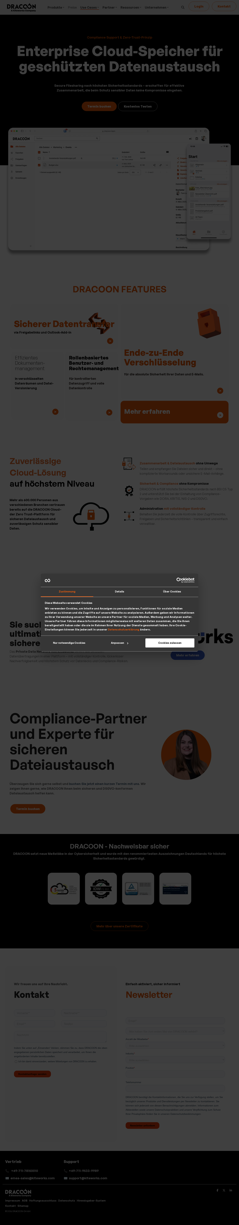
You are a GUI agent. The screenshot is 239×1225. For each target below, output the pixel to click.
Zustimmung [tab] (67, 591)
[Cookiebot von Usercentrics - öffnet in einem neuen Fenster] (179, 580)
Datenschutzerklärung (123, 629)
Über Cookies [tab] (172, 591)
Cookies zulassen (169, 643)
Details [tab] (119, 591)
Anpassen (117, 643)
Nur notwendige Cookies (69, 643)
